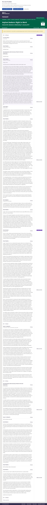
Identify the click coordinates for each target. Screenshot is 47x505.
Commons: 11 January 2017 (15, 19)
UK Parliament (4, 19)
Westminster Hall (22, 19)
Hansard (5, 17)
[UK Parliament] (6, 13)
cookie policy (21, 6)
